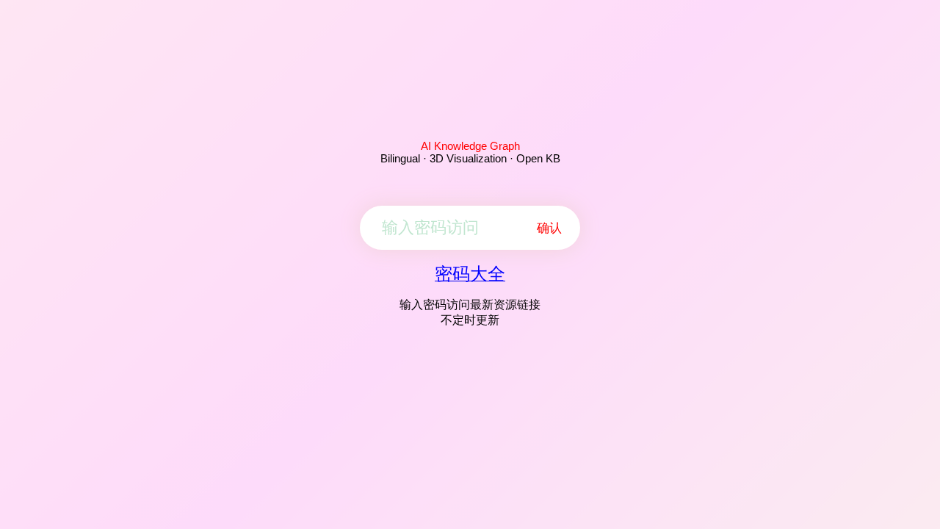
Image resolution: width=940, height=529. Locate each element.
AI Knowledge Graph (470, 146)
